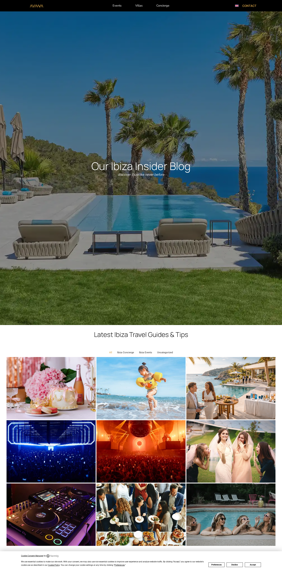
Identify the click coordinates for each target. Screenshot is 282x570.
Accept (253, 565)
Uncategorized (165, 352)
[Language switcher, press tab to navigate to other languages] (237, 5)
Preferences (216, 565)
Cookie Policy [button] (54, 565)
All (110, 352)
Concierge (162, 6)
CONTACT (249, 6)
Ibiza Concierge (125, 352)
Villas (139, 6)
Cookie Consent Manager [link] (32, 556)
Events (117, 6)
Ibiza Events (145, 352)
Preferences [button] (119, 565)
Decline (234, 565)
